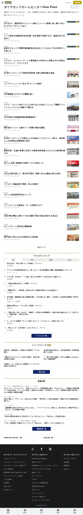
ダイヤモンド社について (72, 455)
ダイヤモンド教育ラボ (38, 497)
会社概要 (66, 462)
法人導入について (9, 490)
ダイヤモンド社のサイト (40, 455)
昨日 (32, 260)
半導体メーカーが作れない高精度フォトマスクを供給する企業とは (21, 365)
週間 (50, 260)
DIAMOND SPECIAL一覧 (13, 437)
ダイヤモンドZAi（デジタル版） (41, 469)
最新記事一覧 (41, 429)
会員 (69, 260)
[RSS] (50, 449)
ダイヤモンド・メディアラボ (40, 500)
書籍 (74, 513)
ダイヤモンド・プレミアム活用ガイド (15, 465)
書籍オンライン (36, 472)
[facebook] (41, 449)
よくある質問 (8, 479)
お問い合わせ (8, 486)
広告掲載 (6, 483)
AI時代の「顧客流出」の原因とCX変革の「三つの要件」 (21, 351)
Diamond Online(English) (39, 459)
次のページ (41, 247)
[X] (32, 449)
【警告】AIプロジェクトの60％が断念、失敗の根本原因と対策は (21, 358)
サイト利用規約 (8, 469)
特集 (58, 513)
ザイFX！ (35, 479)
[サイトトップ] (8, 2)
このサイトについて (10, 459)
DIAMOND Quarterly (38, 486)
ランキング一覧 (41, 336)
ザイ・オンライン (37, 476)
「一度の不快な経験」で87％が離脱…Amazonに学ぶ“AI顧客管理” (61, 358)
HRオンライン (36, 490)
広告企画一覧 (48, 437)
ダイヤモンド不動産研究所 (40, 483)
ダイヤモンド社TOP (70, 459)
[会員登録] (77, 2)
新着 (8, 513)
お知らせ (66, 469)
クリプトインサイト (38, 493)
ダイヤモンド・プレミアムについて (14, 462)
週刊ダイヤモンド (37, 462)
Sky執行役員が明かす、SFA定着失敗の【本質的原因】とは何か (61, 351)
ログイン (68, 2)
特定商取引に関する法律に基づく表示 (15, 472)
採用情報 (66, 465)
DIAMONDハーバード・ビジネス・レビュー (45, 465)
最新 (13, 260)
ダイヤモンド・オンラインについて (15, 455)
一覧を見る (41, 372)
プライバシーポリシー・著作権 (13, 476)
